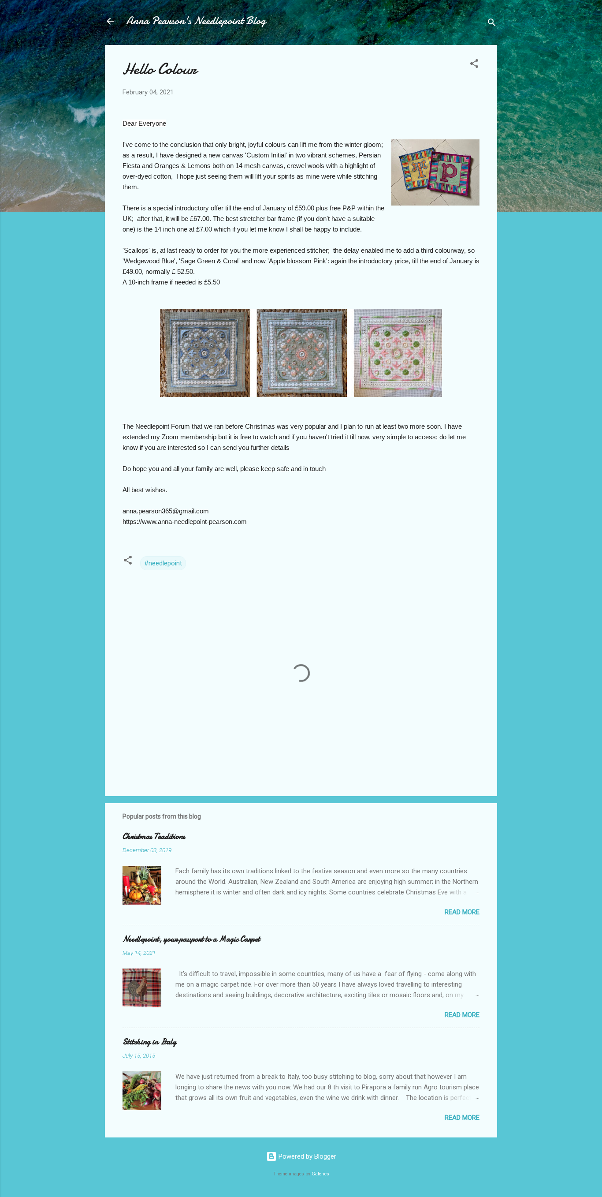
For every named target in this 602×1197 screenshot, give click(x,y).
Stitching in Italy (149, 1041)
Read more (462, 912)
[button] (474, 65)
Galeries (320, 1174)
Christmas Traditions (154, 836)
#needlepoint (163, 563)
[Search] (492, 24)
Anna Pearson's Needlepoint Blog (196, 21)
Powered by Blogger (306, 1156)
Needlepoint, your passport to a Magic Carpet (191, 939)
